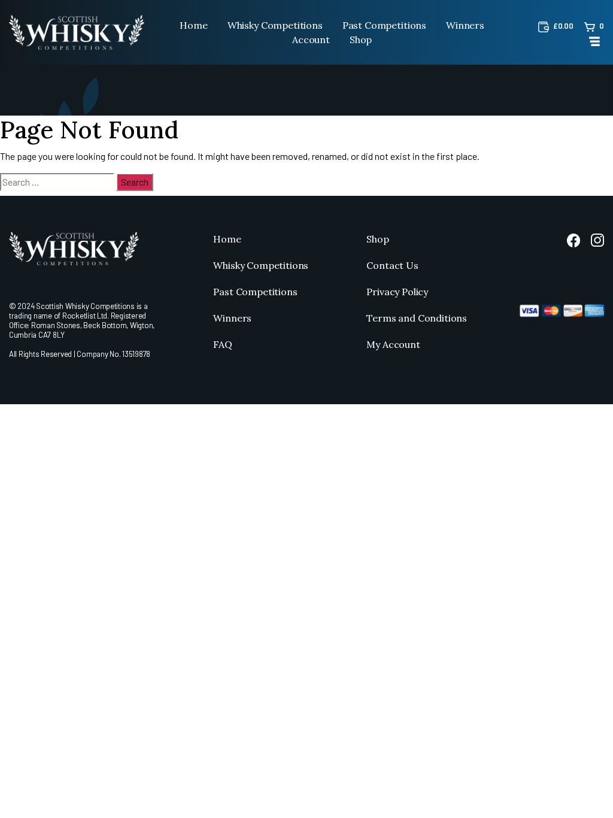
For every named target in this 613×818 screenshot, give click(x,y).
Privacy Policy (397, 292)
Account (311, 40)
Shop (361, 40)
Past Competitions (384, 25)
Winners (465, 25)
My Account (393, 344)
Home (193, 25)
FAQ (222, 344)
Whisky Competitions (275, 25)
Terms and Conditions (416, 318)
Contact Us (392, 265)
